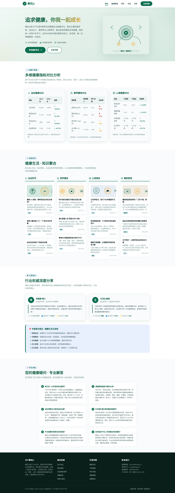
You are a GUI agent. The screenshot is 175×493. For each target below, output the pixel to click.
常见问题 (93, 472)
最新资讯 (93, 465)
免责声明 (140, 489)
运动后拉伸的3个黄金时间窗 (37, 242)
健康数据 (114, 4)
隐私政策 (60, 468)
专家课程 (93, 468)
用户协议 (60, 465)
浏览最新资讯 (34, 50)
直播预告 (93, 479)
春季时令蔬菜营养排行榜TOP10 (70, 238)
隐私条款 (133, 489)
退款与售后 (61, 479)
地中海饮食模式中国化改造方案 (70, 199)
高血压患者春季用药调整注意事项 (135, 221)
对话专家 (54, 50)
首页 (106, 4)
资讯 (122, 4)
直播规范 (60, 475)
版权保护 (147, 489)
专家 (129, 4)
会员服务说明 (61, 472)
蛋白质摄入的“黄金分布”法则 (69, 219)
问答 (135, 4)
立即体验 (146, 4)
